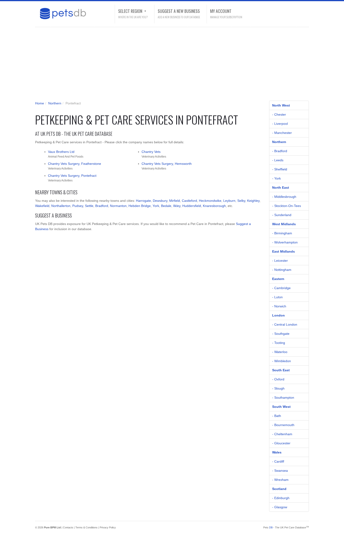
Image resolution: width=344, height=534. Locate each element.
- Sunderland (281, 215)
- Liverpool (280, 123)
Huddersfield (191, 206)
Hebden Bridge (139, 206)
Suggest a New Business (179, 11)
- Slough (278, 388)
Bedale (166, 206)
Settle (89, 206)
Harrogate (143, 201)
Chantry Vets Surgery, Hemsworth (167, 164)
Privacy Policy (108, 527)
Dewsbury (160, 201)
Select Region (130, 11)
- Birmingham (282, 233)
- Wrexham (280, 480)
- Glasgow (279, 507)
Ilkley (176, 206)
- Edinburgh (280, 498)
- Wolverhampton (285, 242)
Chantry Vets (151, 152)
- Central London (284, 324)
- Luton (277, 297)
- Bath (276, 416)
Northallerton (60, 206)
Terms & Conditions (86, 527)
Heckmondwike (210, 201)
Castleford (189, 201)
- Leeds (277, 160)
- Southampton (283, 397)
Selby (241, 201)
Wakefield (42, 206)
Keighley (253, 201)
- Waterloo (279, 352)
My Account (220, 11)
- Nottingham (281, 270)
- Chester (279, 114)
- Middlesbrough (284, 197)
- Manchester (282, 133)
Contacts (68, 527)
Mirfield (174, 201)
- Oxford (278, 379)
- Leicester (280, 260)
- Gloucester (281, 443)
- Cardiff (278, 461)
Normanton (118, 206)
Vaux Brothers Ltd (61, 152)
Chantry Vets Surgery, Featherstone (74, 164)
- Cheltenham (282, 434)
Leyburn (229, 201)
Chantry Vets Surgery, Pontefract (72, 175)
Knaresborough (214, 206)
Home (39, 103)
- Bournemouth (283, 425)
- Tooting (278, 343)
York (156, 206)
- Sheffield (279, 169)
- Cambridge (281, 288)
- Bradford (279, 151)
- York (276, 178)
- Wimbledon (281, 361)
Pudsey (77, 206)
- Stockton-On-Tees (286, 206)
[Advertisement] (168, 65)
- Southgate (280, 333)
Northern (54, 103)
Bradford (101, 206)
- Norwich (279, 306)
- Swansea (280, 470)
